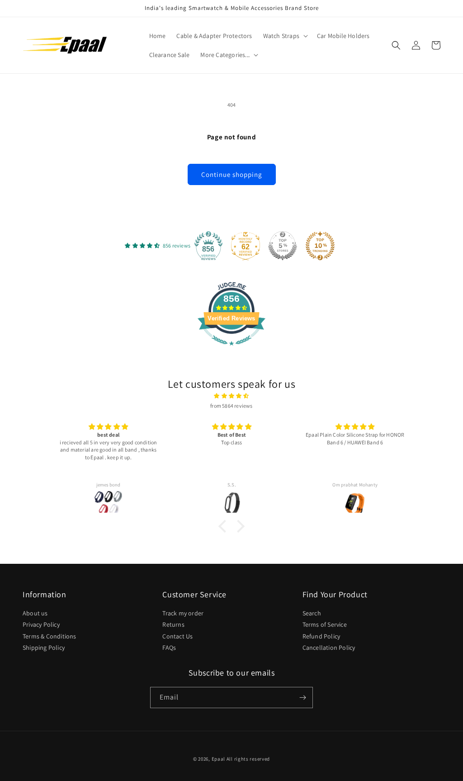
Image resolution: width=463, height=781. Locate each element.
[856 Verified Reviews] (231, 350)
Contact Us (177, 636)
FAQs (169, 647)
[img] (231, 396)
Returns (173, 624)
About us (35, 613)
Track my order (182, 613)
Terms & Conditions (49, 636)
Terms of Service (324, 624)
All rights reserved (248, 759)
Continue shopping (231, 174)
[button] (285, 35)
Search (311, 613)
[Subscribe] (302, 697)
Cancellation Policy (328, 647)
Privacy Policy (41, 624)
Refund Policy (321, 636)
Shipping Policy (44, 647)
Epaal (219, 759)
